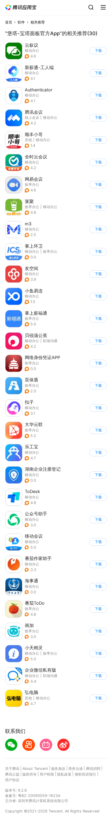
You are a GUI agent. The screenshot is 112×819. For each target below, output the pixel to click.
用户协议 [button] (12, 780)
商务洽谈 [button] (75, 768)
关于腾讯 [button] (12, 768)
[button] (21, 7)
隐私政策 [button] (64, 774)
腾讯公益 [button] (12, 774)
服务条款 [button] (58, 768)
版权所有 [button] (29, 774)
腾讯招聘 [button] (93, 768)
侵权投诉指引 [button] (85, 774)
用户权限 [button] (47, 774)
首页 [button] (8, 22)
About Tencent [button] (35, 768)
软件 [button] (21, 22)
